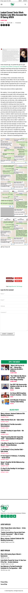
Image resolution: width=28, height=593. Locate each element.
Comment (4, 312)
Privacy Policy (4, 582)
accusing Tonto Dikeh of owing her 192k (11, 66)
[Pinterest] (9, 25)
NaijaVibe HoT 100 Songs (15, 286)
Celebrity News (4, 20)
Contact (25, 0)
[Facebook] (2, 25)
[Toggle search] (25, 4)
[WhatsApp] (6, 25)
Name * (3, 293)
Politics (12, 390)
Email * (2, 300)
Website (3, 306)
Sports (11, 396)
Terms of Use (4, 584)
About (20, 0)
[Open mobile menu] (1, 4)
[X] (4, 25)
